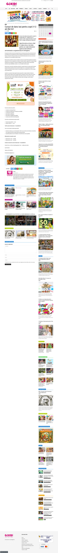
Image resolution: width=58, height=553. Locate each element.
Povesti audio (40, 405)
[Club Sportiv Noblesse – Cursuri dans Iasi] (21, 190)
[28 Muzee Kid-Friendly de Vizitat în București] (49, 370)
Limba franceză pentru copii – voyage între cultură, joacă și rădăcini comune (31, 196)
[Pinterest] (48, 0)
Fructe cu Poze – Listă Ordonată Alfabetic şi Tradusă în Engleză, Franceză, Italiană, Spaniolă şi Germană (41, 351)
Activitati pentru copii (9, 228)
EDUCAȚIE (40, 8)
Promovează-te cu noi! (25, 541)
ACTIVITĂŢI (35, 8)
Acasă (5, 23)
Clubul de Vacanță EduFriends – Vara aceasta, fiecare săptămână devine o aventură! (45, 103)
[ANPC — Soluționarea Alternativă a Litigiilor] (46, 536)
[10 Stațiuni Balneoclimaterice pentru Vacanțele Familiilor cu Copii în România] (42, 361)
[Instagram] (44, 0)
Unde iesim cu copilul (43, 357)
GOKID (14, 171)
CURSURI (26, 8)
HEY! (6, 8)
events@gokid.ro (12, 539)
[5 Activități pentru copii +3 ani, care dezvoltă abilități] (42, 418)
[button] (52, 9)
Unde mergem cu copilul (42, 228)
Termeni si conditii (24, 549)
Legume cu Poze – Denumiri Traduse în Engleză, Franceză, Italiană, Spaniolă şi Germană (49, 351)
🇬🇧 (48, 8)
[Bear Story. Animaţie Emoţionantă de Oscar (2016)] (41, 485)
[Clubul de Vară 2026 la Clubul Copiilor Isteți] (46, 90)
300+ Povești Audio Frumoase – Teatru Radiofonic (45, 392)
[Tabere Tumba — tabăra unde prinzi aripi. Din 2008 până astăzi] (46, 133)
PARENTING (44, 8)
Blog (44, 519)
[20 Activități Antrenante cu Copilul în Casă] (41, 508)
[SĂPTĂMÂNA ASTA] (31, 220)
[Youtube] (52, 0)
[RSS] (49, 0)
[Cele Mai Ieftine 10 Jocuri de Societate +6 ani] (46, 287)
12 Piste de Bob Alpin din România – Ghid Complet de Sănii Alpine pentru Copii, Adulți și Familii (46, 193)
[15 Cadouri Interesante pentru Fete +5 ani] (46, 330)
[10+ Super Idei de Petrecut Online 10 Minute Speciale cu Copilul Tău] (41, 518)
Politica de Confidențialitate (26, 548)
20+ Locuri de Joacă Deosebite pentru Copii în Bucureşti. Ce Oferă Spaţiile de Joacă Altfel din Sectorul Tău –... (42, 385)
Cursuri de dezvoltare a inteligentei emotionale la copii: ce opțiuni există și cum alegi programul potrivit (9, 196)
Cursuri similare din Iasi (9, 185)
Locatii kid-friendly (8, 199)
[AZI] (10, 220)
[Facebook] (41, 0)
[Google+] (43, 0)
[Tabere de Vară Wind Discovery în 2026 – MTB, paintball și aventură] (46, 50)
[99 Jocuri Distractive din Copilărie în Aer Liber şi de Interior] (31, 233)
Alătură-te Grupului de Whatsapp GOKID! (28, 545)
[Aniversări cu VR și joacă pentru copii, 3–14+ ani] (31, 205)
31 (39, 36)
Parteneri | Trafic (24, 542)
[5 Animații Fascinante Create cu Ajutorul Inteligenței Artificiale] (41, 472)
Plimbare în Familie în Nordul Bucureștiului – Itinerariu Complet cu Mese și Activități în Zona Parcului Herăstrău (46, 172)
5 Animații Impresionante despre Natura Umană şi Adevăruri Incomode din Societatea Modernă (48, 490)
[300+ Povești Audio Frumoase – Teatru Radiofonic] (10, 233)
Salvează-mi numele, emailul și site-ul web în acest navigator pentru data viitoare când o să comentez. (20, 262)
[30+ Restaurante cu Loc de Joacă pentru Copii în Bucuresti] (49, 379)
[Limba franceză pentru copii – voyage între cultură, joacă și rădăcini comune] (31, 190)
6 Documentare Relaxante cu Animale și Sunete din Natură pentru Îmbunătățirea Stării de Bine (48, 503)
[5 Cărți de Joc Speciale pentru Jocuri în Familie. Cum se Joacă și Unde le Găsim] (46, 309)
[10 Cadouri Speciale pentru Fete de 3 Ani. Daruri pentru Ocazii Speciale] (49, 449)
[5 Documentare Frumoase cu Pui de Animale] (41, 498)
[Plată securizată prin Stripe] (44, 545)
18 (41, 33)
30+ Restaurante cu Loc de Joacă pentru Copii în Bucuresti (49, 384)
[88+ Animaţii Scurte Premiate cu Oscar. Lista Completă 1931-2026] (41, 481)
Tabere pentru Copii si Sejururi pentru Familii (44, 54)
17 (39, 33)
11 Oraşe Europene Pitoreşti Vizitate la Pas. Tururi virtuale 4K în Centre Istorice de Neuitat (45, 235)
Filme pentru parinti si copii (47, 499)
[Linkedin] (45, 0)
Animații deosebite (42, 468)
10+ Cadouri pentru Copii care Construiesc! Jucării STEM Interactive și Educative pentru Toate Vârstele (49, 464)
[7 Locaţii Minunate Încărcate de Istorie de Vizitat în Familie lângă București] (42, 370)
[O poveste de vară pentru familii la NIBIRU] (10, 205)
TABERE (17, 8)
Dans (13, 23)
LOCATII (30, 8)
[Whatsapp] (14, 33)
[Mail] (47, 0)
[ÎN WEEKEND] (20, 220)
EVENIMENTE (21, 8)
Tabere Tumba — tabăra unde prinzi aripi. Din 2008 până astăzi (46, 125)
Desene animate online (47, 478)
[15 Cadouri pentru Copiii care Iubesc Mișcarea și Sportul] (46, 267)
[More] (16, 33)
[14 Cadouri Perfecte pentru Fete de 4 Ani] (42, 449)
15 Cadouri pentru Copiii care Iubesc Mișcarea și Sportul (45, 259)
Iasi (35, 31)
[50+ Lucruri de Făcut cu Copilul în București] (46, 223)
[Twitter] (51, 0)
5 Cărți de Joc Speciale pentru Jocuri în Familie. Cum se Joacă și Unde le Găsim (46, 300)
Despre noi (23, 538)
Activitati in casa (46, 509)
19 (43, 33)
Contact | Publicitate (25, 540)
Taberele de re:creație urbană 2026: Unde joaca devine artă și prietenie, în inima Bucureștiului (46, 145)
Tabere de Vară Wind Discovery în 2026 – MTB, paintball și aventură (46, 42)
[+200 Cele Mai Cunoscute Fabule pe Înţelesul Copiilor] (21, 233)
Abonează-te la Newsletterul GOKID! (27, 544)
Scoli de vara (40, 74)
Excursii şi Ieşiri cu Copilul (42, 186)
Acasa (22, 537)
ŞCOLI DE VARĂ (13, 8)
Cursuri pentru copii (9, 23)
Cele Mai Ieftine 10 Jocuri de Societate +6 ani (45, 279)
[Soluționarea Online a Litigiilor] (46, 541)
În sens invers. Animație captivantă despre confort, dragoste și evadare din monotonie (48, 476)
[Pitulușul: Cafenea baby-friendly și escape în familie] (21, 205)
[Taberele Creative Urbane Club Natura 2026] (46, 70)
